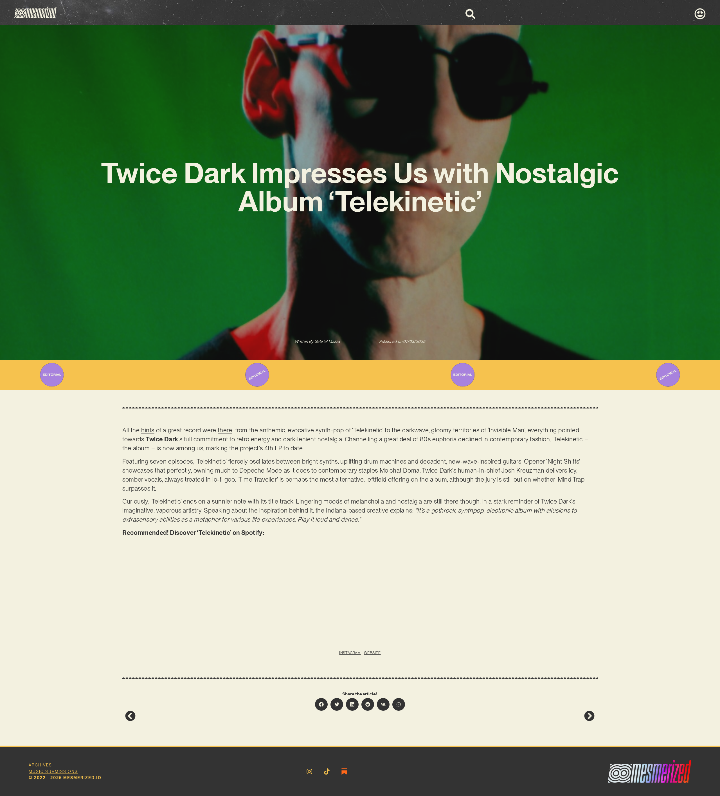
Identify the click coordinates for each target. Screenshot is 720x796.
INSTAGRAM (350, 653)
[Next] (477, 716)
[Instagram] (309, 771)
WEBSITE (372, 653)
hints (147, 430)
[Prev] (242, 716)
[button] (321, 704)
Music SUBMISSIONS (53, 771)
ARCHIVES (40, 765)
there (225, 430)
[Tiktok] (327, 771)
